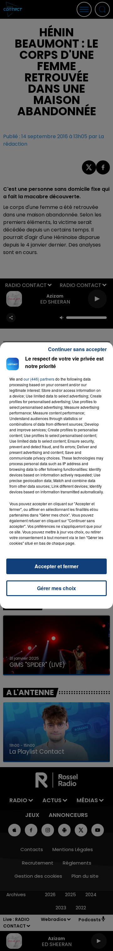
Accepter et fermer (56, 566)
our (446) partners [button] (39, 379)
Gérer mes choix (56, 588)
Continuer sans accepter (77, 349)
